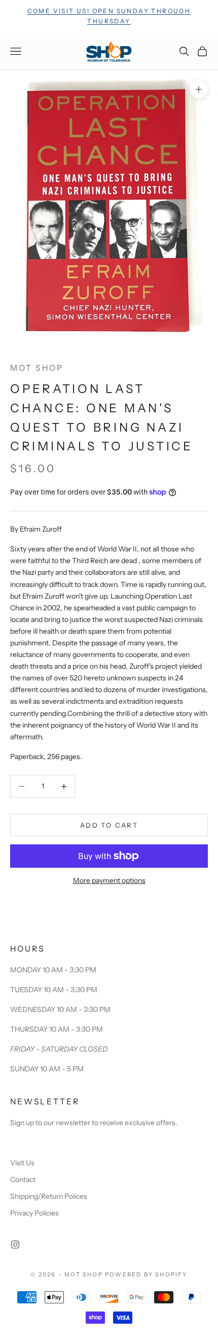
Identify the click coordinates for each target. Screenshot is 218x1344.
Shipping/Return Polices (48, 1196)
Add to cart (109, 825)
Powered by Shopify (146, 1274)
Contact (22, 1179)
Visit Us (22, 1162)
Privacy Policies (34, 1213)
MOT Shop (36, 368)
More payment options (109, 880)
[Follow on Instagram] (15, 1244)
